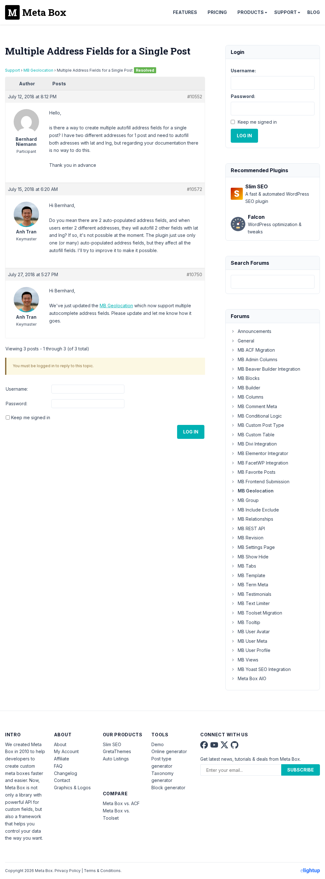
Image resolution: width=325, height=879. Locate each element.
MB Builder (249, 387)
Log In (190, 431)
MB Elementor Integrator (263, 453)
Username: (17, 389)
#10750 (194, 274)
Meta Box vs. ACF (121, 803)
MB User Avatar (254, 631)
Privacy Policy (68, 870)
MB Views (248, 659)
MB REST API (251, 528)
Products (250, 12)
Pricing (217, 12)
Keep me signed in (30, 417)
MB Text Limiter (254, 603)
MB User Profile (254, 650)
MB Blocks (249, 378)
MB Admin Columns (257, 359)
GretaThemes (117, 751)
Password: (16, 403)
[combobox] (273, 282)
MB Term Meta (253, 584)
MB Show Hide (253, 556)
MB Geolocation (38, 70)
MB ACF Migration (256, 350)
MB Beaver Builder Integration (269, 369)
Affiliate (61, 758)
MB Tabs (247, 566)
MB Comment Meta (257, 406)
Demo (157, 744)
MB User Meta (252, 641)
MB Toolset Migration (260, 612)
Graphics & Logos (72, 787)
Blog (313, 12)
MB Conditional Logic (260, 416)
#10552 (194, 96)
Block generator (168, 787)
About (60, 744)
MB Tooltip (249, 622)
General (246, 340)
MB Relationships (255, 519)
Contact (62, 780)
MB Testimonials (254, 594)
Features (185, 12)
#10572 (194, 189)
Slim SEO (112, 744)
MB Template (251, 575)
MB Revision (250, 537)
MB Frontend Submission (263, 481)
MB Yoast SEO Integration (264, 669)
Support (285, 12)
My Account (66, 751)
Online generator (169, 751)
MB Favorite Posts (256, 472)
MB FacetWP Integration (263, 463)
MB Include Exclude (258, 509)
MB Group (248, 500)
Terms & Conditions (102, 870)
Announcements (254, 331)
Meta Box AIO (252, 678)
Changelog (65, 773)
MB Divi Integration (257, 443)
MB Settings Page (256, 547)
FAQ (58, 766)
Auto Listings (116, 758)
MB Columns (250, 397)
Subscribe (300, 769)
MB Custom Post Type (261, 425)
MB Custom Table (256, 434)
